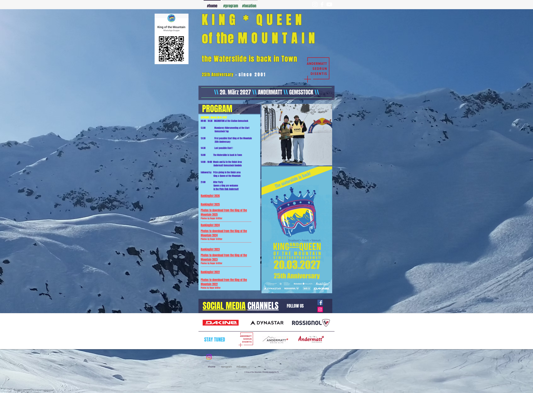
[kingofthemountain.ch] (320, 302)
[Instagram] (209, 356)
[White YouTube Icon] (329, 4)
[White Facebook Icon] (322, 4)
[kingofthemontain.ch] (320, 309)
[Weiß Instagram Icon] (314, 4)
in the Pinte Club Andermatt (226, 189)
